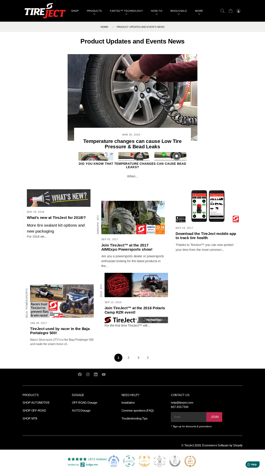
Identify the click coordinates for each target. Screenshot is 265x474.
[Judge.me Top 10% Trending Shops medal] (190, 461)
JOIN (215, 417)
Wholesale (178, 10)
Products (94, 10)
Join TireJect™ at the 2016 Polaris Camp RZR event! (135, 310)
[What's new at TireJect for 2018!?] (58, 198)
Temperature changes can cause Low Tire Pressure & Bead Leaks (132, 144)
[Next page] (147, 358)
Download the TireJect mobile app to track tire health (206, 235)
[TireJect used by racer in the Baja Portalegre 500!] (62, 301)
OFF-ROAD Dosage (84, 402)
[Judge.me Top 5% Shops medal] (175, 461)
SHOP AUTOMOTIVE (36, 402)
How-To (156, 10)
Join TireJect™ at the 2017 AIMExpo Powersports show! (127, 247)
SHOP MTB (30, 418)
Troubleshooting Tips (134, 418)
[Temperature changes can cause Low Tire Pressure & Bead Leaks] (132, 97)
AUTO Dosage (81, 410)
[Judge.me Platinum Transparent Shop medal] (129, 461)
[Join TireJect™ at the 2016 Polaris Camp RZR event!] (136, 285)
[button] (222, 11)
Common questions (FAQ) (138, 410)
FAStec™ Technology (126, 10)
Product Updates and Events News (140, 27)
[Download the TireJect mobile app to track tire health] (207, 206)
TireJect (189, 445)
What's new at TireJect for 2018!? (56, 217)
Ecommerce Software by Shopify (222, 445)
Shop (75, 10)
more (199, 10)
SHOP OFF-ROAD (34, 410)
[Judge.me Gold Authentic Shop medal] (144, 461)
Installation (128, 402)
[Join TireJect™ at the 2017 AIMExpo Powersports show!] (133, 217)
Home (104, 27)
